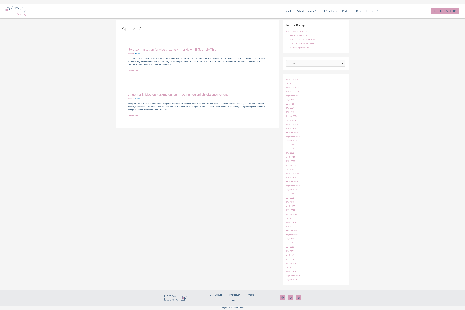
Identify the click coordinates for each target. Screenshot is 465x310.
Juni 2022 (290, 198)
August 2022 (291, 189)
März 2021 (290, 259)
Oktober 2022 (292, 181)
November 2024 (292, 91)
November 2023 (292, 128)
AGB (233, 300)
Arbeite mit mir (305, 10)
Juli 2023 (290, 145)
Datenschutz (216, 294)
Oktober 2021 (292, 230)
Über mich (286, 10)
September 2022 (293, 185)
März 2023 (290, 161)
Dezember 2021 (292, 222)
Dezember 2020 (292, 271)
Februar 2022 (291, 214)
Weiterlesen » (134, 70)
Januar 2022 (291, 218)
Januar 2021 (291, 267)
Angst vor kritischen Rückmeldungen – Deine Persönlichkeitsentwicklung (178, 94)
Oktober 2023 (292, 132)
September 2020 (293, 275)
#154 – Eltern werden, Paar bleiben (300, 44)
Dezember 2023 (292, 124)
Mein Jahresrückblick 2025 (297, 31)
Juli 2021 (290, 243)
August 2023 (291, 140)
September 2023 (293, 136)
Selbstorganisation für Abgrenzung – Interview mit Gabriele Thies (173, 49)
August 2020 (291, 280)
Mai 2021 (290, 251)
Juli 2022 (290, 194)
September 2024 (293, 95)
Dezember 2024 (292, 87)
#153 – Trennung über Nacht (297, 48)
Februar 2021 (291, 263)
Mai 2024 (290, 108)
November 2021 (292, 226)
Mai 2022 (290, 202)
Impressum (234, 294)
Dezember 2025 (292, 79)
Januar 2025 (291, 83)
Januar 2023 (291, 169)
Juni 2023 (290, 149)
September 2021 (293, 235)
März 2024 (290, 112)
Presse (251, 294)
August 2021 (291, 239)
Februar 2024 (291, 116)
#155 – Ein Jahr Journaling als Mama (301, 39)
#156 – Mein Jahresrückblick (297, 35)
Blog (358, 10)
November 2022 (292, 177)
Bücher (370, 10)
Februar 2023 (291, 165)
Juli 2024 (290, 104)
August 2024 (291, 100)
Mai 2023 (290, 153)
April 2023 (290, 157)
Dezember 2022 (292, 173)
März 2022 (290, 210)
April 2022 (290, 206)
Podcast (346, 10)
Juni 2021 (290, 247)
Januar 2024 (291, 120)
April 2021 (290, 255)
